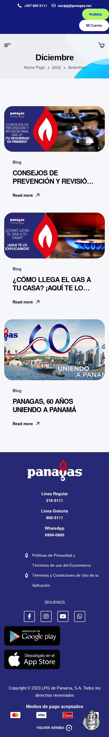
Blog (17, 162)
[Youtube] (62, 616)
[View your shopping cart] (101, 45)
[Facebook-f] (29, 616)
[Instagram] (46, 616)
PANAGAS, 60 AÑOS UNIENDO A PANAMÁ (44, 405)
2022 (56, 67)
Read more (23, 195)
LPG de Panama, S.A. (62, 688)
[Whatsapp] (79, 616)
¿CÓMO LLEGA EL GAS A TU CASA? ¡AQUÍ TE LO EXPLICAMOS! (52, 288)
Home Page (34, 67)
